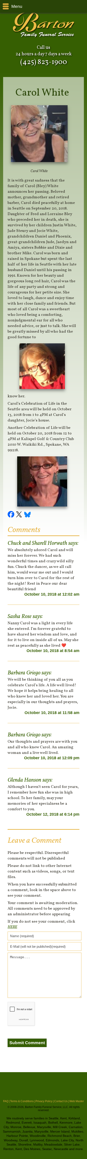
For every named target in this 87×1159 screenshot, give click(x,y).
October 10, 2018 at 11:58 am (52, 712)
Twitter (20, 515)
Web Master (76, 1101)
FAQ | (6, 1101)
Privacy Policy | (44, 1101)
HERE (12, 927)
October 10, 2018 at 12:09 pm (51, 758)
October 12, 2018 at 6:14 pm (52, 814)
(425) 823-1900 (43, 62)
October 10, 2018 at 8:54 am (53, 650)
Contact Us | (61, 1101)
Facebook (12, 515)
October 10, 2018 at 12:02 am (51, 594)
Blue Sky (28, 515)
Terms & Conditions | (22, 1101)
